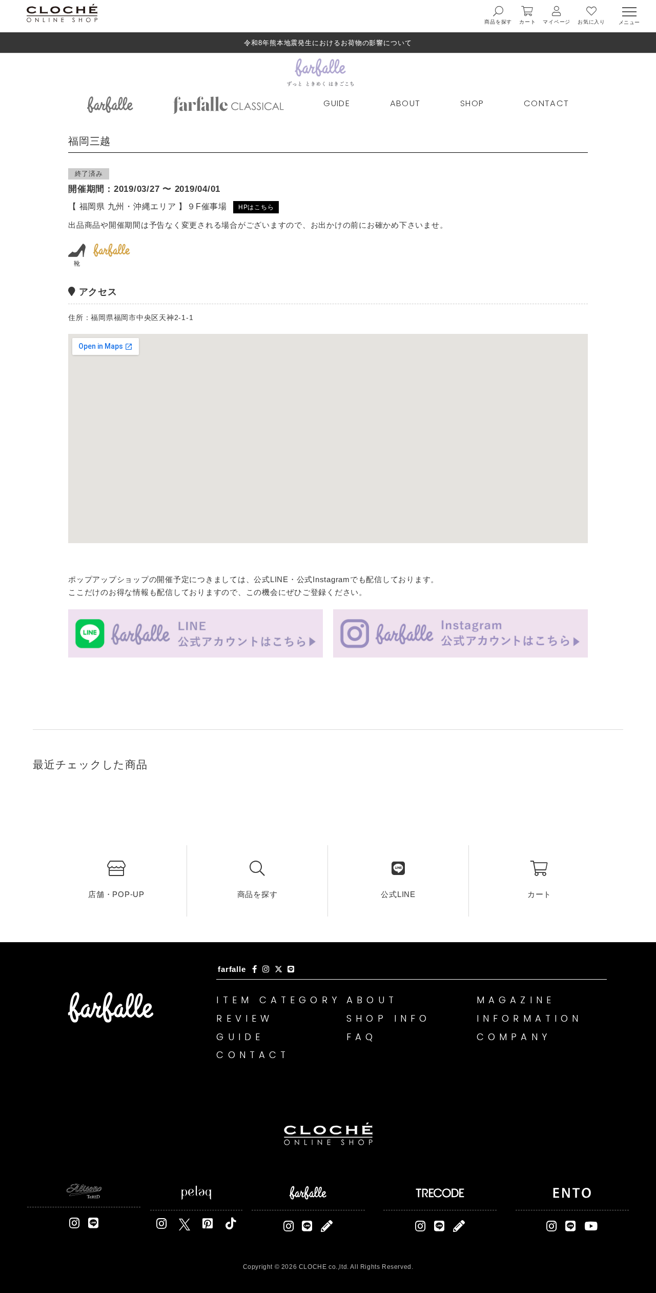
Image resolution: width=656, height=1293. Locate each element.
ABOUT (405, 103)
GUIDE (336, 103)
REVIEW (244, 1018)
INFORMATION (529, 1018)
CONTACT (546, 103)
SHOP (472, 103)
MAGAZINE (516, 999)
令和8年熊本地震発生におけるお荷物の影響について (328, 43)
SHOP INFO (388, 1018)
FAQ (361, 1036)
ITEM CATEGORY (278, 999)
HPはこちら (256, 207)
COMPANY (514, 1036)
